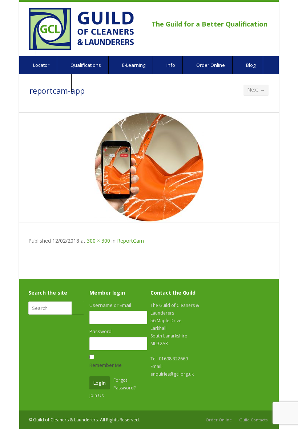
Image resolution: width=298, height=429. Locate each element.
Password (100, 331)
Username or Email (110, 305)
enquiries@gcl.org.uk (172, 374)
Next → (256, 89)
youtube (253, 13)
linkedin (262, 13)
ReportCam (130, 240)
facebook (244, 13)
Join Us (96, 395)
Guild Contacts (253, 419)
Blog (250, 65)
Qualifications (85, 65)
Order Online (210, 65)
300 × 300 (98, 240)
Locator (40, 65)
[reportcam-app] (149, 167)
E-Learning (133, 65)
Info (170, 65)
